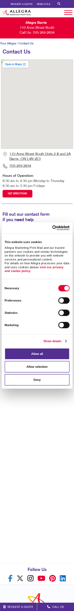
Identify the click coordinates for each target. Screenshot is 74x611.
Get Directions (17, 193)
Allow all (37, 353)
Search (58, 4)
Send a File (43, 4)
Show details (52, 341)
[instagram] (30, 578)
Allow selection (37, 366)
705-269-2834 (43, 32)
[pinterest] (52, 578)
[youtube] (41, 578)
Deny (37, 379)
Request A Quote (22, 4)
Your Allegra (8, 43)
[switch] (63, 300)
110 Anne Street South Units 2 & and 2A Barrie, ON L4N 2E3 (40, 156)
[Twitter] (20, 578)
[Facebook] (10, 578)
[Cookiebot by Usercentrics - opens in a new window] (52, 228)
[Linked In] (63, 578)
